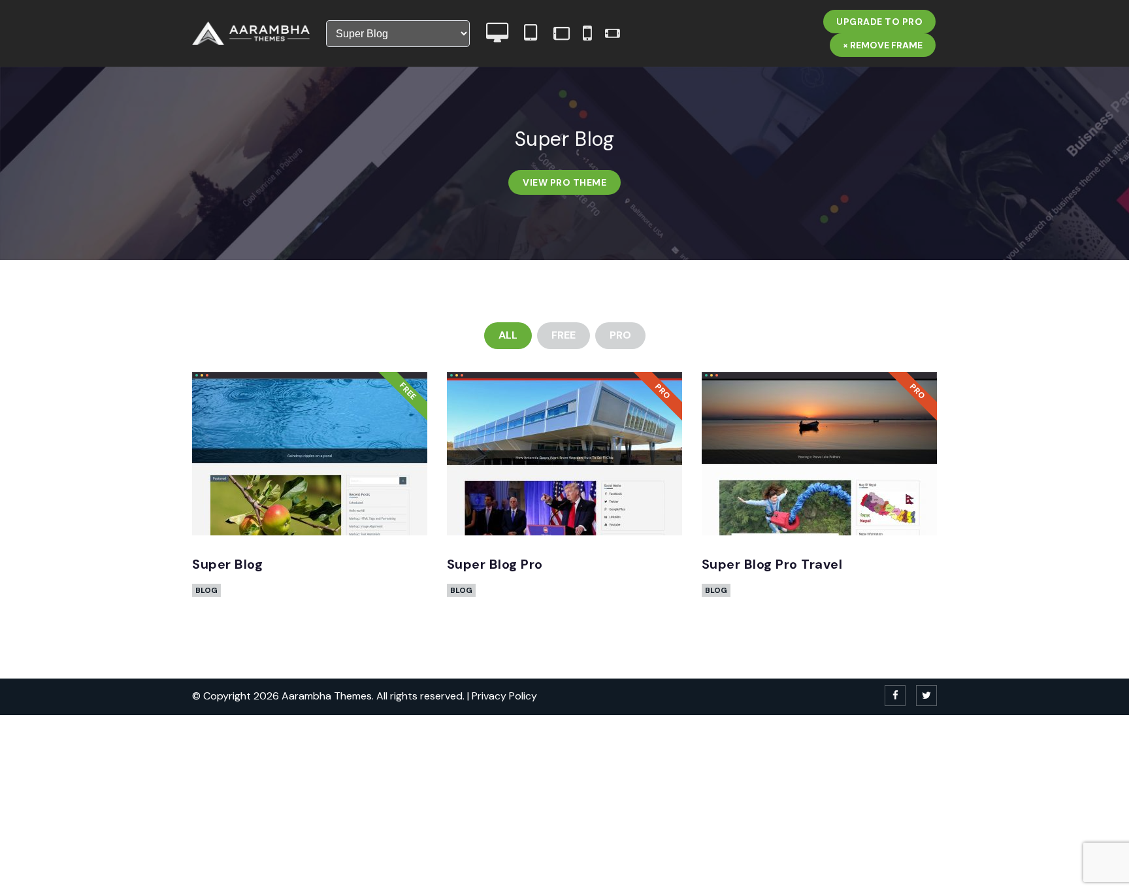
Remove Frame (883, 45)
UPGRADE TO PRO (879, 21)
